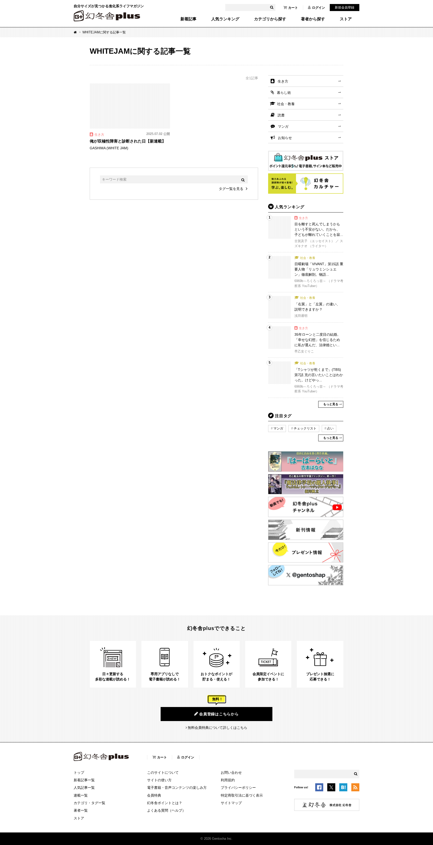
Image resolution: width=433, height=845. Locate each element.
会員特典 (154, 795)
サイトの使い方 (159, 780)
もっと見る (330, 404)
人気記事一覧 (84, 788)
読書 (281, 115)
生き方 (283, 81)
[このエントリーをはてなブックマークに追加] (343, 788)
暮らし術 (284, 93)
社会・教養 (286, 104)
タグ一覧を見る (231, 189)
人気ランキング (225, 19)
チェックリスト (305, 428)
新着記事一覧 (84, 780)
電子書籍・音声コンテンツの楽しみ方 (177, 788)
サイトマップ (231, 803)
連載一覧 (81, 795)
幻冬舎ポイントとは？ (164, 803)
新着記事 (188, 19)
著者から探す (313, 19)
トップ (79, 772)
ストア (346, 19)
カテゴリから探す (270, 19)
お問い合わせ (231, 772)
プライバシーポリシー (238, 788)
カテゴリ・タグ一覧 (89, 803)
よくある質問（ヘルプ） (166, 810)
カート (293, 8)
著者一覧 (81, 810)
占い (330, 428)
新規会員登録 (344, 7)
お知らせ (285, 138)
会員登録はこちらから (219, 714)
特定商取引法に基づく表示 (242, 795)
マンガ (283, 126)
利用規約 (228, 780)
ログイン (318, 8)
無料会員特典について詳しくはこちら (217, 728)
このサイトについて (163, 772)
